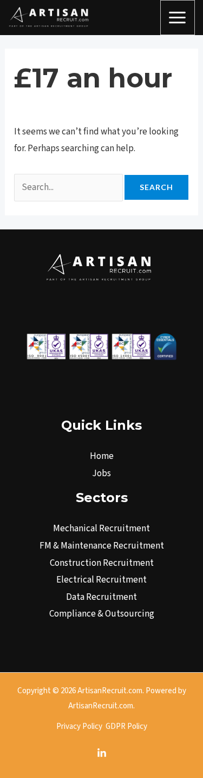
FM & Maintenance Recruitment (102, 545)
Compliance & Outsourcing (101, 613)
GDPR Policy (126, 726)
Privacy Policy (79, 726)
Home (102, 456)
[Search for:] (69, 187)
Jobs (101, 473)
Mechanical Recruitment (101, 528)
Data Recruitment (101, 597)
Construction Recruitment (102, 563)
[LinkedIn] (102, 753)
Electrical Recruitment (101, 579)
